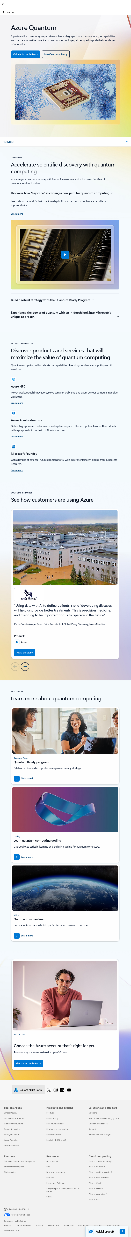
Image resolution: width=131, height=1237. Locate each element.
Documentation (53, 1161)
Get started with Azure (14, 1118)
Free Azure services (54, 1123)
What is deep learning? (99, 1177)
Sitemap (7, 1225)
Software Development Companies (19, 1161)
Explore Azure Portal (30, 1090)
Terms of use (53, 1225)
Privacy (39, 1225)
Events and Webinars (55, 1183)
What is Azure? (10, 1112)
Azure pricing (52, 1118)
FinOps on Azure (53, 1134)
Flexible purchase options (57, 1129)
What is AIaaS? (95, 1183)
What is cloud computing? (100, 1161)
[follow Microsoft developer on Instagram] (56, 1090)
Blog (48, 1166)
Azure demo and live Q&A (100, 1134)
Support (92, 1129)
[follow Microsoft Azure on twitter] (49, 1090)
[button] (65, 142)
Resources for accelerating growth (104, 1118)
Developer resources (55, 1172)
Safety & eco (83, 1225)
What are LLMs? (96, 1188)
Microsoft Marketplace (14, 1166)
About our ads (113, 1225)
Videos (49, 1196)
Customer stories (11, 1145)
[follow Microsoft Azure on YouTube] (69, 1090)
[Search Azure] (3, 4)
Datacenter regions (12, 1129)
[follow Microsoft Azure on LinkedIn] (62, 1090)
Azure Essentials (11, 1140)
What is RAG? (94, 1199)
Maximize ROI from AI (56, 1140)
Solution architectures (98, 1123)
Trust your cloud (11, 1134)
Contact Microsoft (24, 1225)
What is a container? (98, 1194)
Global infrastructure (13, 1123)
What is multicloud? (97, 1166)
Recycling (98, 1225)
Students (50, 1177)
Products (50, 1112)
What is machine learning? (100, 1172)
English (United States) (19, 1209)
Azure (7, 12)
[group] (65, 584)
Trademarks (68, 1225)
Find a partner (10, 1172)
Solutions (93, 1112)
